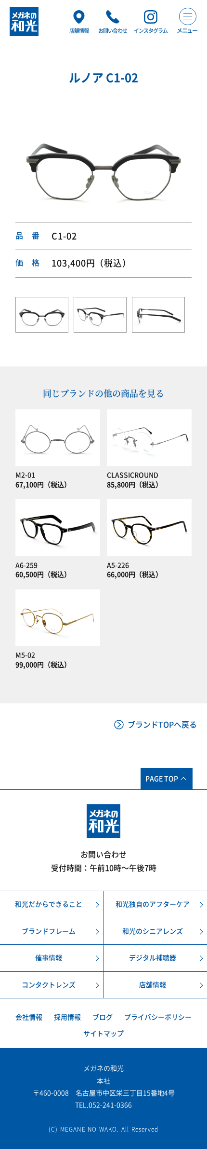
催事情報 (48, 957)
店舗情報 (152, 984)
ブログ (102, 1017)
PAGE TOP (161, 778)
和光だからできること (48, 904)
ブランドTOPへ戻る (162, 725)
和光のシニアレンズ (152, 931)
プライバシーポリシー (158, 1017)
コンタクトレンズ (49, 984)
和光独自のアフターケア (153, 904)
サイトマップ (103, 1033)
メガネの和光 (24, 21)
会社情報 (28, 1017)
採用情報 (67, 1017)
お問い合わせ (103, 854)
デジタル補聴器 (152, 957)
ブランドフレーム (49, 931)
